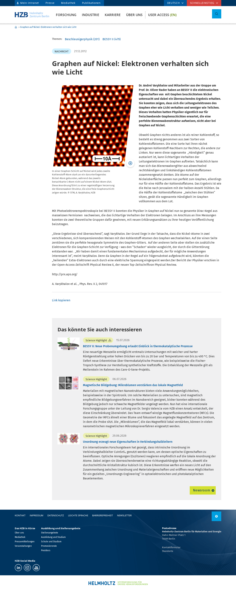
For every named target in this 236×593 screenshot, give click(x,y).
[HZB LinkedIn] (18, 567)
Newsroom (201, 490)
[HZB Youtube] (36, 567)
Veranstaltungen (23, 546)
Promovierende (49, 546)
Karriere (113, 15)
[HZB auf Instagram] (27, 567)
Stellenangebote (49, 532)
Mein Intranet (29, 3)
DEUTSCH (173, 3)
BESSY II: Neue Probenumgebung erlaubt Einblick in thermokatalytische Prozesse (138, 346)
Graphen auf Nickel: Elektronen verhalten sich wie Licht (48, 27)
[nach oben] (216, 516)
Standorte (167, 551)
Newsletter (124, 515)
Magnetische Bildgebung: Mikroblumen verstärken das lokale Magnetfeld (133, 385)
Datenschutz (55, 515)
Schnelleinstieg (202, 3)
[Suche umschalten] (216, 13)
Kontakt (20, 515)
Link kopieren (61, 300)
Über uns (134, 15)
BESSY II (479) (112, 39)
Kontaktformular (171, 547)
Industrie (90, 15)
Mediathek (68, 3)
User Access (162, 15)
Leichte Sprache (78, 515)
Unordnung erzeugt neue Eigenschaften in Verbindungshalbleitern (127, 441)
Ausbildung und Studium (53, 537)
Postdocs (45, 550)
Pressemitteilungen (24, 541)
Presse (50, 3)
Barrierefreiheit (102, 515)
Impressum (36, 515)
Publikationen (91, 3)
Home (16, 27)
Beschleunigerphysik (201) (82, 39)
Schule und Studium (51, 541)
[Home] (32, 14)
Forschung (66, 15)
